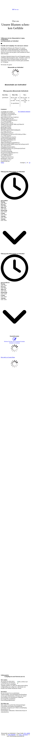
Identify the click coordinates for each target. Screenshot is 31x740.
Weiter (2, 162)
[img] (15, 24)
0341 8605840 (11, 734)
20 (29, 162)
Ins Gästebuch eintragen (24, 111)
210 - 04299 (27, 733)
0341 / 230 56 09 (23, 734)
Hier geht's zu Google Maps (8, 357)
